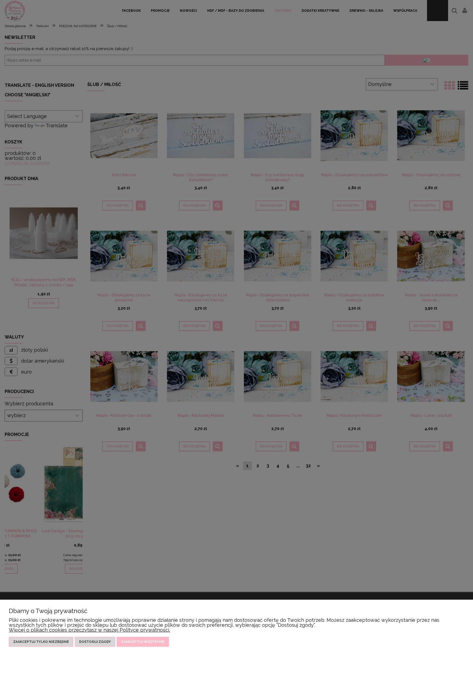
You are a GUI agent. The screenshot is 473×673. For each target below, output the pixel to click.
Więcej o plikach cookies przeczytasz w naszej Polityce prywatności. (89, 630)
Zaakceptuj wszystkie (143, 642)
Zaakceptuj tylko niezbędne (41, 642)
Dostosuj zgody (95, 642)
